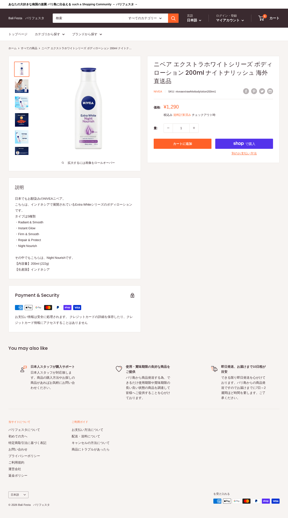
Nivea (158, 91)
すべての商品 (29, 48)
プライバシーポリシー (24, 456)
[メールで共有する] (270, 91)
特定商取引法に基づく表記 (27, 443)
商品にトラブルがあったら (91, 449)
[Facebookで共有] (246, 91)
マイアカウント (228, 20)
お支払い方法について (87, 429)
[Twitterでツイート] (262, 91)
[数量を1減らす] (168, 127)
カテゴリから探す (47, 34)
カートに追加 (182, 143)
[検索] (173, 18)
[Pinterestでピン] (254, 91)
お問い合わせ (17, 449)
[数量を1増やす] (194, 127)
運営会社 (14, 469)
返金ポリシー (17, 475)
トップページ (17, 34)
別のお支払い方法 (244, 153)
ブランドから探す (84, 34)
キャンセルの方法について (91, 443)
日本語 (15, 494)
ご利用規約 (16, 462)
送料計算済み (182, 114)
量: (156, 128)
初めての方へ (17, 436)
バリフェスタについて (24, 429)
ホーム (12, 48)
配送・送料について (86, 436)
